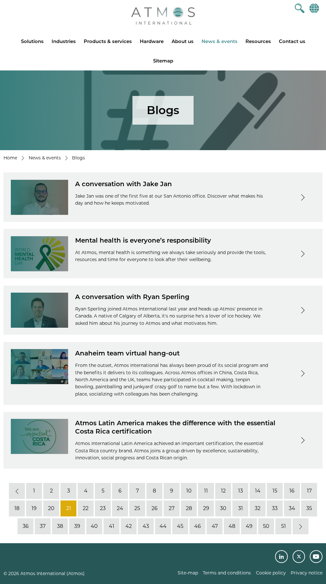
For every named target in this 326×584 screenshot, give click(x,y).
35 (309, 509)
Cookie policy (271, 573)
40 (94, 526)
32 (257, 509)
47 (215, 526)
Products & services (108, 41)
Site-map (188, 573)
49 (249, 526)
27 (171, 509)
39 (77, 526)
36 (26, 526)
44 (163, 526)
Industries (64, 41)
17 (309, 491)
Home (10, 158)
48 (232, 526)
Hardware (152, 41)
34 (292, 509)
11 (206, 491)
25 (137, 509)
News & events (219, 41)
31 (240, 509)
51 (283, 526)
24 (120, 509)
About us (183, 41)
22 (86, 509)
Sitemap (163, 61)
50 (266, 526)
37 (43, 526)
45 (180, 526)
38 (60, 526)
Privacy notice (306, 573)
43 (146, 526)
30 (223, 509)
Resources (258, 41)
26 (155, 509)
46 (197, 526)
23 (103, 509)
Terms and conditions (227, 573)
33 (275, 509)
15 (275, 491)
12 (223, 491)
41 (111, 526)
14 (257, 491)
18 (16, 509)
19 (34, 509)
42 (128, 526)
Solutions (32, 41)
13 (240, 491)
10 (189, 491)
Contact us (292, 41)
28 (189, 509)
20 (51, 509)
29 (206, 509)
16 (291, 491)
